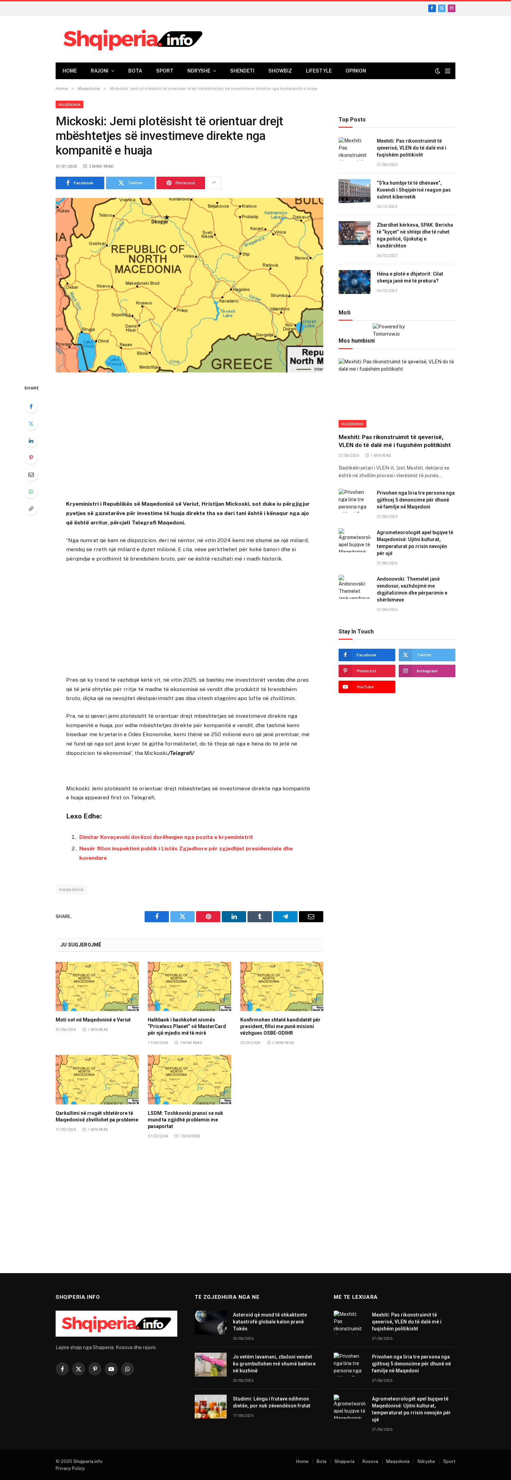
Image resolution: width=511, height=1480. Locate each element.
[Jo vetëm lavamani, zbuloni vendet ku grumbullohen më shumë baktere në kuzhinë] (211, 1365)
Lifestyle (319, 71)
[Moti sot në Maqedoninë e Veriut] (97, 986)
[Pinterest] (31, 457)
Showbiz (280, 71)
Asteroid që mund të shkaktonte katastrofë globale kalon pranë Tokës (270, 1321)
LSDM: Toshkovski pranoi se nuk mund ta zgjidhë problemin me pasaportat (185, 1119)
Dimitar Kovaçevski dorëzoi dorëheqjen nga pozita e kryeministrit (166, 837)
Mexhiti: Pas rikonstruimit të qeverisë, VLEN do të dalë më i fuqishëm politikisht (411, 148)
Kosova (370, 1461)
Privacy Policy (70, 1468)
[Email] (31, 474)
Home (70, 71)
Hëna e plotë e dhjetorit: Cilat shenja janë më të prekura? (410, 277)
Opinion (356, 71)
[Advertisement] (189, 437)
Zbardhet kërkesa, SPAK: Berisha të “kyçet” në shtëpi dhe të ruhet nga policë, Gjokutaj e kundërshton (415, 235)
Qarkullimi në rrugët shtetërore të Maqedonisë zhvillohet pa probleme (97, 1116)
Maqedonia (69, 104)
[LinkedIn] (31, 440)
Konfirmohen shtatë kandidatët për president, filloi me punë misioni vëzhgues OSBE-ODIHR (280, 1026)
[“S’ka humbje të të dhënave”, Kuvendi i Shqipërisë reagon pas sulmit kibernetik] (355, 191)
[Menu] (447, 71)
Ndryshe (198, 71)
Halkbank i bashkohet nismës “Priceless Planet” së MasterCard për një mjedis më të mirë (187, 1026)
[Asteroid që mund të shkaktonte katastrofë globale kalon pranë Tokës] (211, 1323)
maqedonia (71, 889)
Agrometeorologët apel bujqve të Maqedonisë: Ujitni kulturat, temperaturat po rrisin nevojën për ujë (415, 543)
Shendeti (242, 71)
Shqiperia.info (88, 1461)
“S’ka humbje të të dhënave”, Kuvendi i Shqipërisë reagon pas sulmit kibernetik (414, 190)
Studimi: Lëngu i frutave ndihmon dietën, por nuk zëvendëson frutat (271, 1402)
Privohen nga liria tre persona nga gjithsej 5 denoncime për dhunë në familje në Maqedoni (416, 500)
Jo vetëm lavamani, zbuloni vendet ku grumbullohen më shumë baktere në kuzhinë (274, 1363)
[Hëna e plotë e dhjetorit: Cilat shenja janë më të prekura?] (355, 282)
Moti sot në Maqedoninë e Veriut (93, 1020)
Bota (135, 71)
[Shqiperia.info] (133, 39)
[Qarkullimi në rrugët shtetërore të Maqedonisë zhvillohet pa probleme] (97, 1079)
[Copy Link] (31, 508)
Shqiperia (344, 1461)
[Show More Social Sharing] (214, 183)
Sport (164, 71)
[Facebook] (31, 406)
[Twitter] (31, 423)
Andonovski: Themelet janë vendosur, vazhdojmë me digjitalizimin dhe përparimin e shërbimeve (412, 589)
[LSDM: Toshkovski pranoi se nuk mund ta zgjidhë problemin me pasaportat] (189, 1079)
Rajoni (99, 71)
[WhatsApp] (31, 491)
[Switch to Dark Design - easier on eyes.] (437, 71)
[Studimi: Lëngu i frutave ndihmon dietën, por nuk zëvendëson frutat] (211, 1407)
